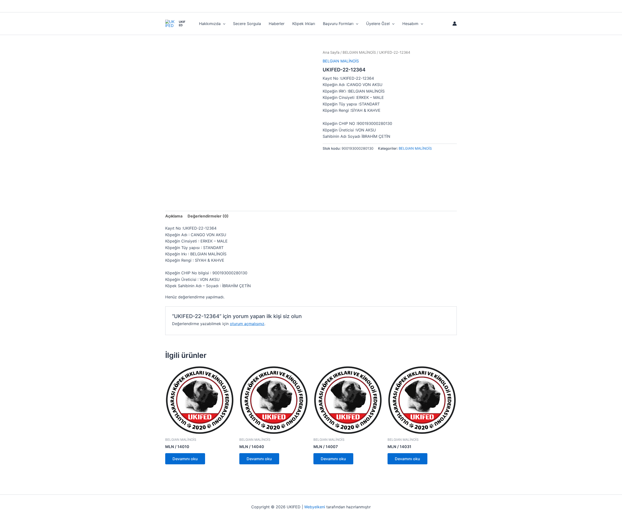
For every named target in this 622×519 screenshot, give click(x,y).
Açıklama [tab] (173, 216)
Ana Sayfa (331, 52)
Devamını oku (185, 458)
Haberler (277, 23)
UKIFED (182, 23)
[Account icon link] (454, 23)
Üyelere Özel (378, 23)
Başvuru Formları (338, 23)
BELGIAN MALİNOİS (359, 52)
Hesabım (410, 23)
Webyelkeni (314, 506)
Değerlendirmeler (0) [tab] (208, 216)
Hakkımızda (210, 23)
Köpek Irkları (303, 23)
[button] (223, 23)
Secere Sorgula (247, 23)
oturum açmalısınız (247, 323)
